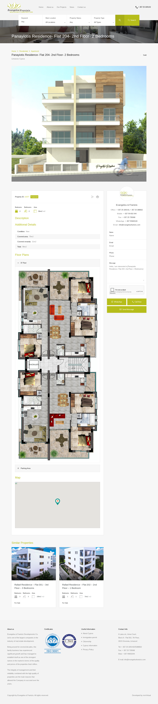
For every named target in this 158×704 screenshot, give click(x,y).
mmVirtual (147, 695)
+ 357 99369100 (131, 221)
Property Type (99, 18)
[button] (57, 502)
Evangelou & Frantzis (126, 205)
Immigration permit (90, 637)
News (72, 7)
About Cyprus (88, 633)
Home (41, 7)
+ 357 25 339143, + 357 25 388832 (130, 210)
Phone (111, 253)
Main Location (51, 18)
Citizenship (87, 641)
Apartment (35, 51)
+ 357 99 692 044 (129, 214)
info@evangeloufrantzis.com (129, 225)
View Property (34, 574)
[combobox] (55, 23)
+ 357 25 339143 (144, 7)
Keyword (24, 18)
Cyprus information (90, 645)
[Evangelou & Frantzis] (20, 11)
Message (112, 263)
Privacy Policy (88, 649)
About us (50, 7)
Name (111, 232)
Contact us (81, 7)
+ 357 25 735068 (129, 217)
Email (111, 242)
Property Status (75, 18)
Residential (23, 51)
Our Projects (61, 7)
